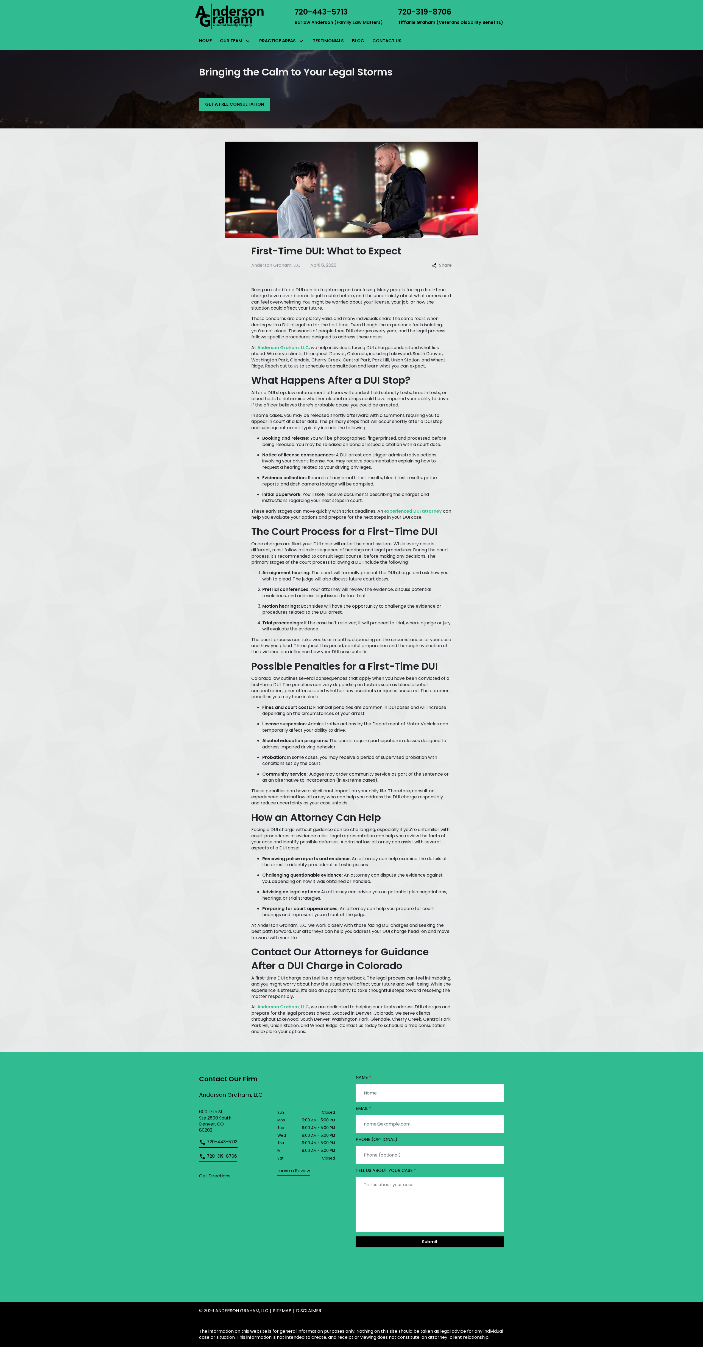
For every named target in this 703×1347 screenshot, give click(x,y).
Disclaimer (308, 1310)
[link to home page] (229, 16)
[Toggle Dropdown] (247, 41)
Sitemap (282, 1310)
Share (445, 265)
